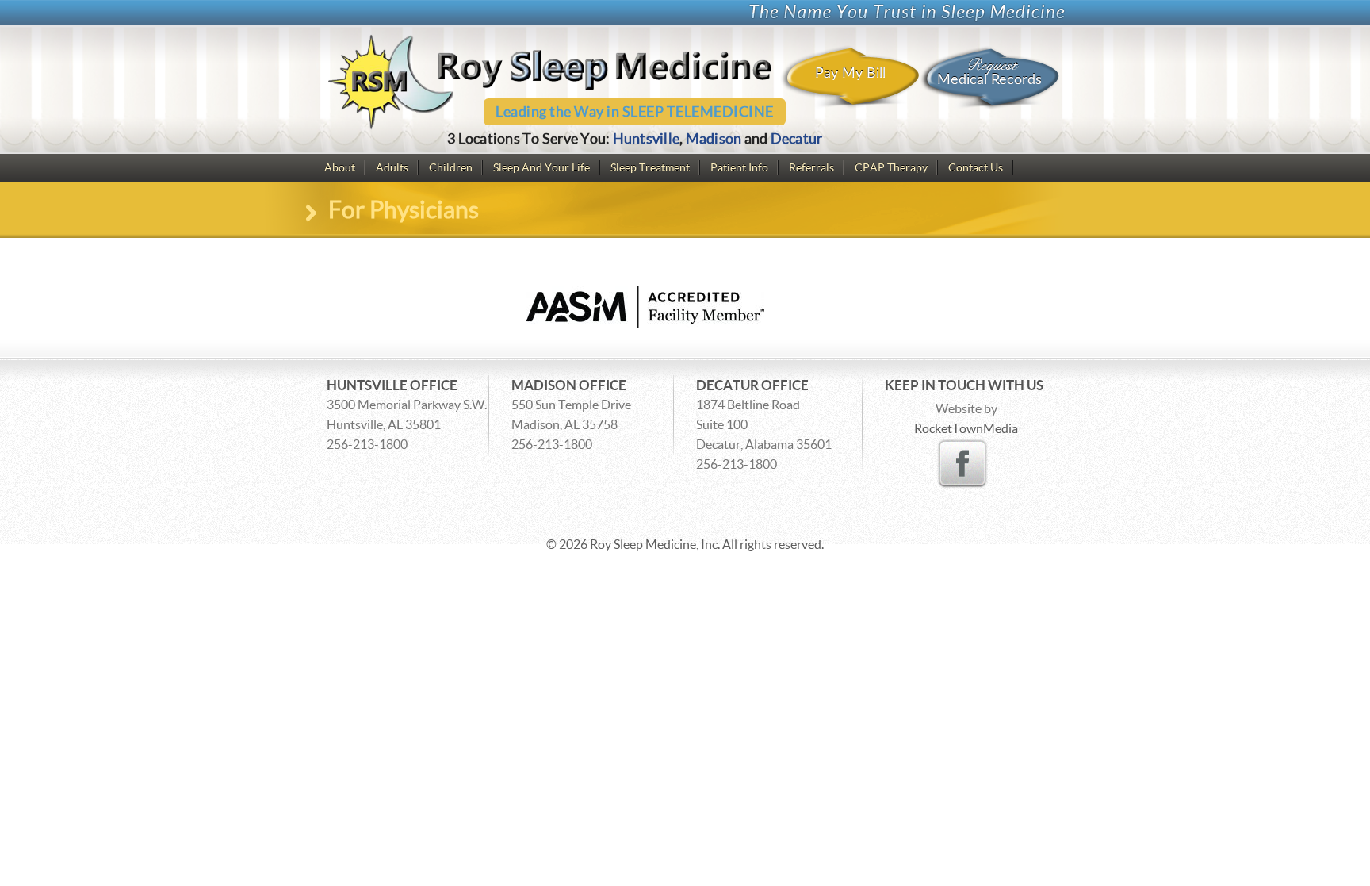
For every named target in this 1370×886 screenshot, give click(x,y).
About (339, 167)
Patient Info (739, 167)
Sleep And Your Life (541, 167)
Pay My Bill (850, 73)
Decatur (797, 138)
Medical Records (989, 71)
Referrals (811, 167)
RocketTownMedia (966, 428)
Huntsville (646, 138)
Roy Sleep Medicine (643, 544)
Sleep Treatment (650, 167)
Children (451, 167)
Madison (714, 138)
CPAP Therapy (891, 167)
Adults (392, 167)
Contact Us (975, 167)
